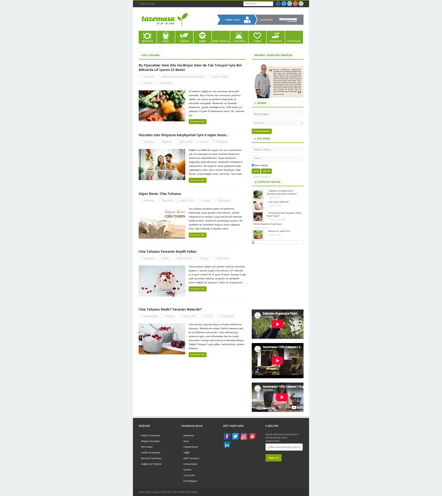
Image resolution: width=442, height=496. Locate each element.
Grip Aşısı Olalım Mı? (278, 201)
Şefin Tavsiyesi (221, 40)
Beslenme (147, 40)
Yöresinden (275, 40)
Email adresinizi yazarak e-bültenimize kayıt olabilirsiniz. (282, 437)
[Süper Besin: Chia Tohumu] (162, 223)
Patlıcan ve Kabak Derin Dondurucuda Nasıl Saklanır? (282, 192)
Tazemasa (149, 76)
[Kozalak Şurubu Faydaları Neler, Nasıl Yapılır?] (258, 216)
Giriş (256, 170)
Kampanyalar (191, 463)
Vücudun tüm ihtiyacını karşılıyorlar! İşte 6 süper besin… (184, 135)
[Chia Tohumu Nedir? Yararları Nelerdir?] (162, 338)
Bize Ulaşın (147, 446)
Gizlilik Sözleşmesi (150, 452)
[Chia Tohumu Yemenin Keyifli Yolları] (162, 281)
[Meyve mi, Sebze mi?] (258, 235)
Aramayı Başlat (261, 131)
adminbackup (150, 316)
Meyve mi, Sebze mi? (279, 231)
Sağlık (202, 40)
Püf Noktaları (190, 481)
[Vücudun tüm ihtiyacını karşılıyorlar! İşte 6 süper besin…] (162, 164)
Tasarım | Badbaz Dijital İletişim (185, 492)
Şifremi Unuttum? (262, 176)
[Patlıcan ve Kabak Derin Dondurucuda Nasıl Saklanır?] (258, 194)
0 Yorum (148, 83)
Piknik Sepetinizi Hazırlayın (267, 223)
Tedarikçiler (294, 40)
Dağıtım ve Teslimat (151, 463)
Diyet (166, 40)
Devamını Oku (197, 121)
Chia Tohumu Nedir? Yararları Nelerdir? (170, 309)
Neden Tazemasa (150, 435)
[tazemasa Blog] (164, 19)
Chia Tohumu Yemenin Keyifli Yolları (168, 251)
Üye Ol (266, 170)
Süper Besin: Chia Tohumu (160, 193)
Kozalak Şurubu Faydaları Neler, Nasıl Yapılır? (284, 214)
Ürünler (165, 258)
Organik (184, 40)
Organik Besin (191, 446)
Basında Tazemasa (151, 458)
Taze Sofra (239, 40)
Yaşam (257, 40)
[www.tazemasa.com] (260, 19)
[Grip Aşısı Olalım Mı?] (258, 205)
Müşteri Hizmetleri (150, 441)
